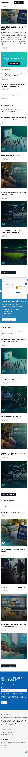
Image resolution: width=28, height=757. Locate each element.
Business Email (5, 688)
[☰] (26, 2)
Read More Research (8, 272)
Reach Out (4, 748)
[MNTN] (26, 752)
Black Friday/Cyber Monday (11, 309)
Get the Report (14, 63)
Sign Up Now (18, 3)
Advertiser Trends (6, 730)
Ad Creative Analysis (7, 734)
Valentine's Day (8, 311)
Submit (4, 703)
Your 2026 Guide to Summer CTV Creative (13, 588)
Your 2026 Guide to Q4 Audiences (11, 95)
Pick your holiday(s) (9, 320)
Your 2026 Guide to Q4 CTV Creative (13, 28)
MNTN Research (5, 3)
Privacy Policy (18, 698)
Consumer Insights (6, 732)
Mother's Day (7, 313)
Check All (6, 316)
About (17, 727)
